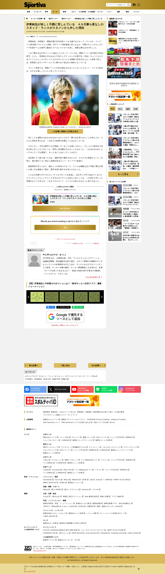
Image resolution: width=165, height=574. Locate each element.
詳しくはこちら (30, 571)
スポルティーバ (77, 243)
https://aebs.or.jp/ (39, 550)
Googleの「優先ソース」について (64, 325)
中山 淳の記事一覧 (93, 277)
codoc (95, 243)
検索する (128, 5)
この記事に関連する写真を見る (65, 131)
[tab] (46, 12)
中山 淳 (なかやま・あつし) (54, 254)
